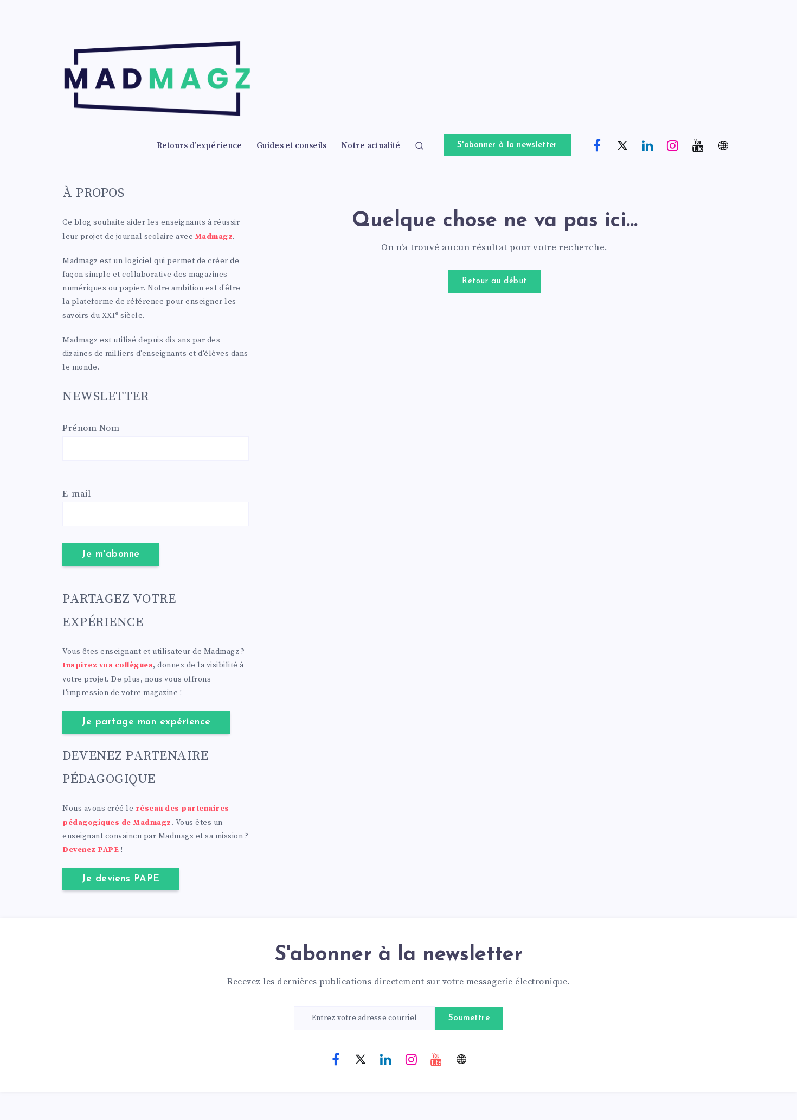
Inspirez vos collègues (107, 665)
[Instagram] (673, 145)
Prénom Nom (90, 428)
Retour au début (494, 281)
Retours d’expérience (199, 146)
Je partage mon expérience (146, 722)
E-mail (76, 494)
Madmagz (214, 236)
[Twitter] (622, 145)
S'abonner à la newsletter (507, 145)
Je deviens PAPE (120, 879)
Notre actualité (371, 146)
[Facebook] (597, 145)
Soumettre (469, 1018)
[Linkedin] (648, 145)
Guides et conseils (291, 146)
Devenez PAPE (90, 850)
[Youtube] (698, 145)
